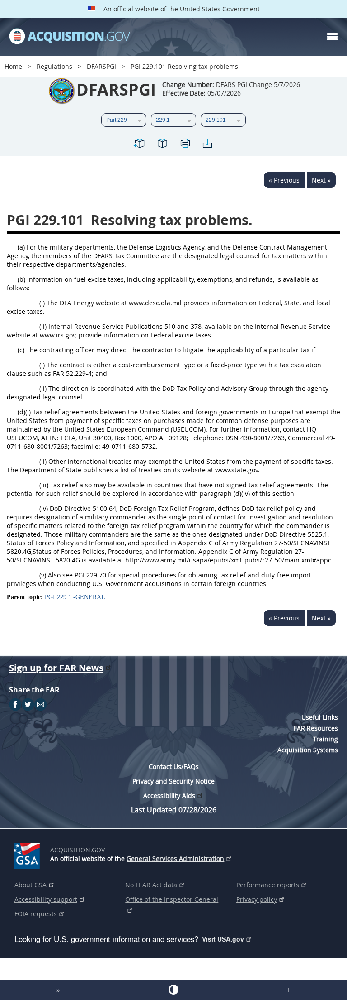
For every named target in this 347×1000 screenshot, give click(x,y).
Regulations (54, 66)
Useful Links (319, 717)
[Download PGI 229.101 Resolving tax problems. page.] (207, 145)
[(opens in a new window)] (28, 854)
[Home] (69, 36)
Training (325, 739)
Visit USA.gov (223, 939)
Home (13, 66)
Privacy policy (256, 899)
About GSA (30, 884)
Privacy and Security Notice (173, 781)
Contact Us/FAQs (174, 766)
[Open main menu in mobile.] (332, 36)
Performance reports (267, 884)
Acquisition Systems (307, 749)
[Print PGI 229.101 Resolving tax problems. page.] (185, 145)
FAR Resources (316, 728)
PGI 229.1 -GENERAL (75, 597)
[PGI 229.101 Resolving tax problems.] (139, 145)
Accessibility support (45, 899)
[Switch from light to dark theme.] (173, 989)
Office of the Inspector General (171, 899)
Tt (289, 990)
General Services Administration (175, 858)
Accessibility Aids (169, 795)
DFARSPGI (101, 66)
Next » (321, 180)
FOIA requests (35, 913)
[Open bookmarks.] (162, 145)
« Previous (284, 180)
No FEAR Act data (151, 884)
